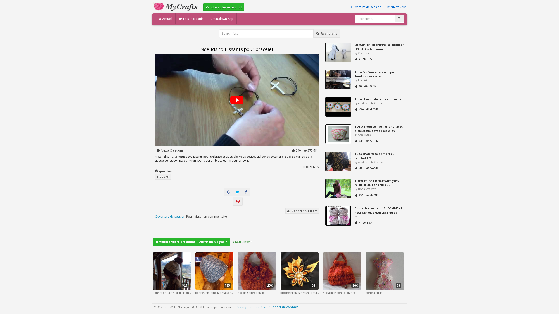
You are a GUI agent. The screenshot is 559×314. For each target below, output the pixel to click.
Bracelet (163, 176)
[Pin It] (238, 201)
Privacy (241, 307)
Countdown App (221, 19)
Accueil (166, 19)
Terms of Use (257, 307)
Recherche (328, 33)
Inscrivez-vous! (396, 7)
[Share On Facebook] (246, 192)
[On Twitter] (237, 192)
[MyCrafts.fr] (176, 6)
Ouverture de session (366, 7)
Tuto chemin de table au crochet (379, 99)
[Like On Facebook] (228, 192)
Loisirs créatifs (193, 19)
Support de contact (283, 307)
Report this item (303, 211)
